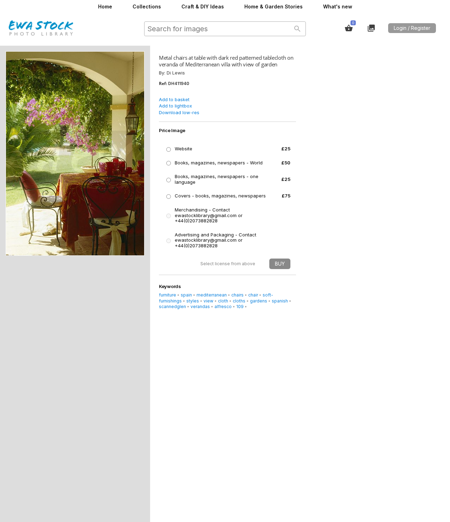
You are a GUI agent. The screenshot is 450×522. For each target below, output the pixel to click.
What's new (337, 6)
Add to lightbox (175, 106)
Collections (147, 6)
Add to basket (174, 99)
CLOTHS (239, 301)
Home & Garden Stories (273, 6)
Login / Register (412, 28)
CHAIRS (237, 295)
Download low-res (179, 112)
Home (105, 6)
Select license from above (227, 263)
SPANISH (280, 301)
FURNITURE (167, 295)
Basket (348, 28)
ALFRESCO (223, 306)
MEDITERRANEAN (212, 295)
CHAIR (253, 295)
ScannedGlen (172, 306)
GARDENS (258, 301)
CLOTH (223, 301)
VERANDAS (200, 306)
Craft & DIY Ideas (202, 6)
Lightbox (371, 28)
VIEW (208, 301)
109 (240, 306)
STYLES (192, 301)
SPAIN (186, 295)
